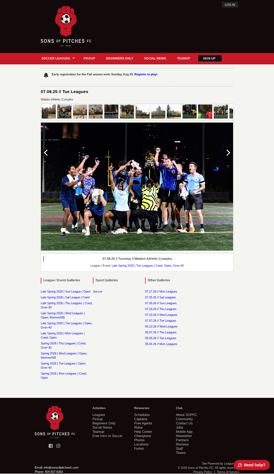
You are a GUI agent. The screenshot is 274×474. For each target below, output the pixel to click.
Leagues (98, 415)
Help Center (143, 431)
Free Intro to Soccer (107, 436)
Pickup (89, 58)
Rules (138, 427)
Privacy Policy (202, 472)
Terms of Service (228, 472)
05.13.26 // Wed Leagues (161, 326)
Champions (142, 436)
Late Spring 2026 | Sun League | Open (65, 291)
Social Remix (155, 58)
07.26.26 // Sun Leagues (161, 303)
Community (184, 419)
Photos (139, 440)
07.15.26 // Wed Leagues (161, 314)
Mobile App (184, 431)
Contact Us (184, 423)
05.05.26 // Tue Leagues (160, 338)
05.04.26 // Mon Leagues (161, 344)
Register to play (145, 74)
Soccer (97, 291)
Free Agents (143, 423)
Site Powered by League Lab (220, 463)
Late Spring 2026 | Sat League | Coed (65, 297)
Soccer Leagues (56, 58)
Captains (140, 419)
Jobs (179, 427)
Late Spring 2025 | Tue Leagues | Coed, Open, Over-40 (148, 265)
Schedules (142, 415)
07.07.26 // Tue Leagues (160, 320)
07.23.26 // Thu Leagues (161, 309)
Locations (141, 444)
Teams (181, 453)
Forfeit (139, 448)
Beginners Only (119, 58)
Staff (179, 448)
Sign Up (209, 58)
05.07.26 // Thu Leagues (161, 332)
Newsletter (184, 436)
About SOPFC (186, 415)
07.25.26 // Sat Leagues (160, 297)
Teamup (183, 58)
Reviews (182, 444)
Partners (182, 440)
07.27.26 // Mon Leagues (161, 291)
